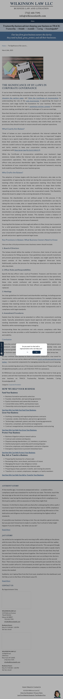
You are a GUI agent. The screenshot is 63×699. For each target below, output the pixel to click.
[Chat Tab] (31, 349)
